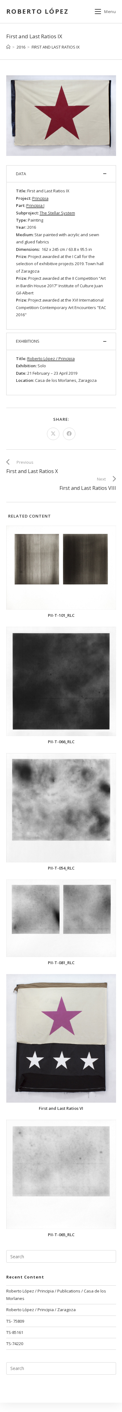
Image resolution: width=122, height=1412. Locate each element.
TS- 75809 (15, 1321)
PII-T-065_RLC (61, 1235)
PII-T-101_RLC (61, 615)
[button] (61, 173)
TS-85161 (14, 1332)
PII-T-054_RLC (61, 868)
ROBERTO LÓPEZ (37, 11)
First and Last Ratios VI (61, 1108)
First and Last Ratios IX (56, 47)
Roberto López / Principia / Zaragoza (41, 1309)
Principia (40, 198)
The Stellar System (57, 213)
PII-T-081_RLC (61, 963)
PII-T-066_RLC (61, 742)
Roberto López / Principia (51, 358)
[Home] (8, 47)
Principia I (35, 205)
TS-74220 (14, 1343)
